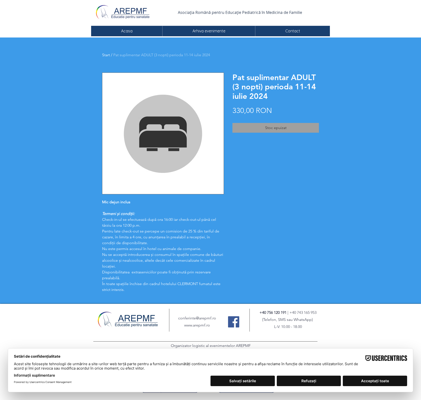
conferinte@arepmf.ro (197, 318)
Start (106, 55)
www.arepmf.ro (197, 325)
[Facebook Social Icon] (233, 321)
